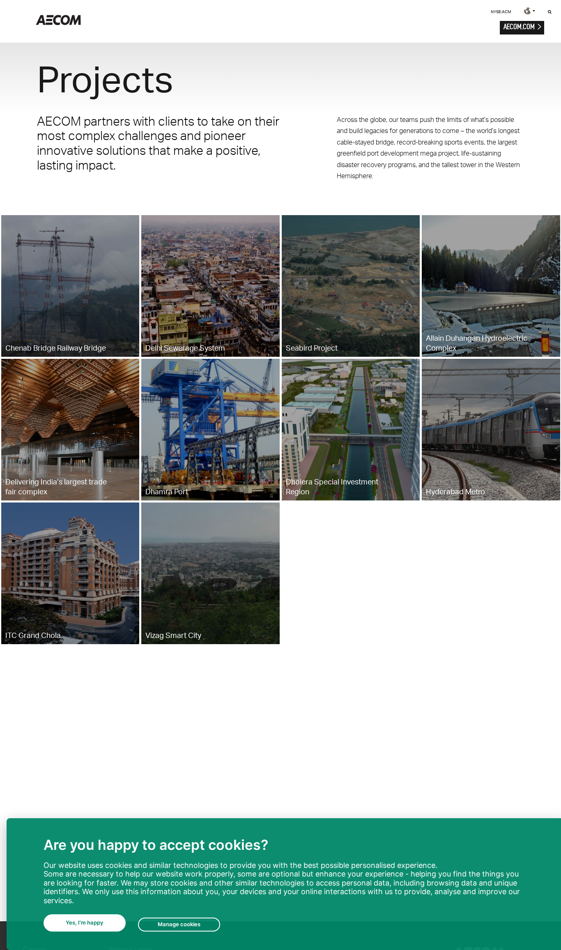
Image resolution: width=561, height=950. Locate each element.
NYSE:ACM (501, 11)
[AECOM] (58, 22)
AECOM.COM (519, 26)
